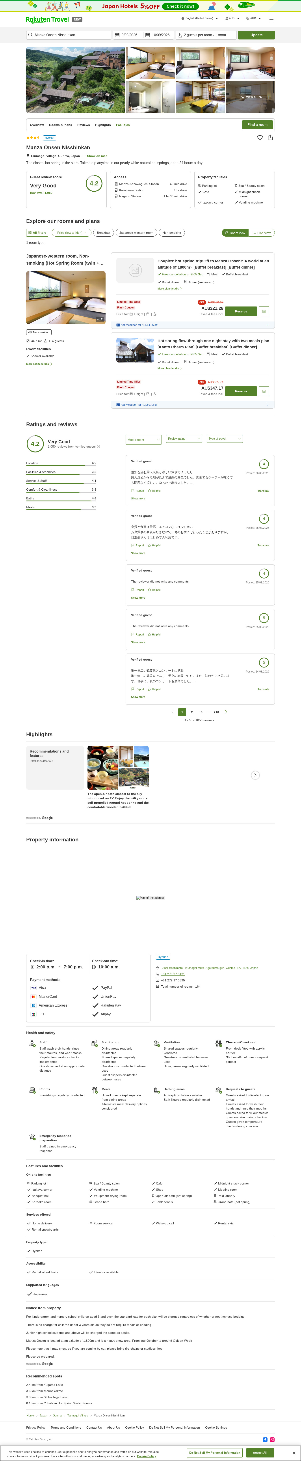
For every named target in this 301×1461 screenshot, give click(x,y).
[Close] (294, 1453)
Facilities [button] (123, 125)
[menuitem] (200, 18)
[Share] (270, 137)
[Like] (260, 137)
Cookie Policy (146, 1456)
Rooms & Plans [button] (60, 125)
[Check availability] (264, 311)
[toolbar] (143, 35)
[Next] (255, 775)
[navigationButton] (173, 712)
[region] (150, 1453)
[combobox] (68, 35)
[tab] (235, 233)
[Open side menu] (271, 19)
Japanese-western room (136, 232)
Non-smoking (172, 232)
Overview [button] (37, 125)
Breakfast (103, 232)
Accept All (260, 1452)
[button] (47, 19)
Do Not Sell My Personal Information (214, 1452)
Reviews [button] (83, 125)
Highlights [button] (103, 125)
